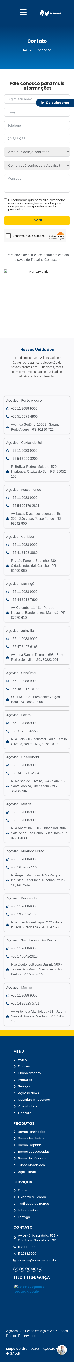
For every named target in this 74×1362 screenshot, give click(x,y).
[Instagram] (15, 1269)
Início (27, 50)
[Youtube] (33, 1269)
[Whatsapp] (39, 1269)
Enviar (37, 220)
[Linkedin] (21, 1269)
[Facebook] (27, 1269)
